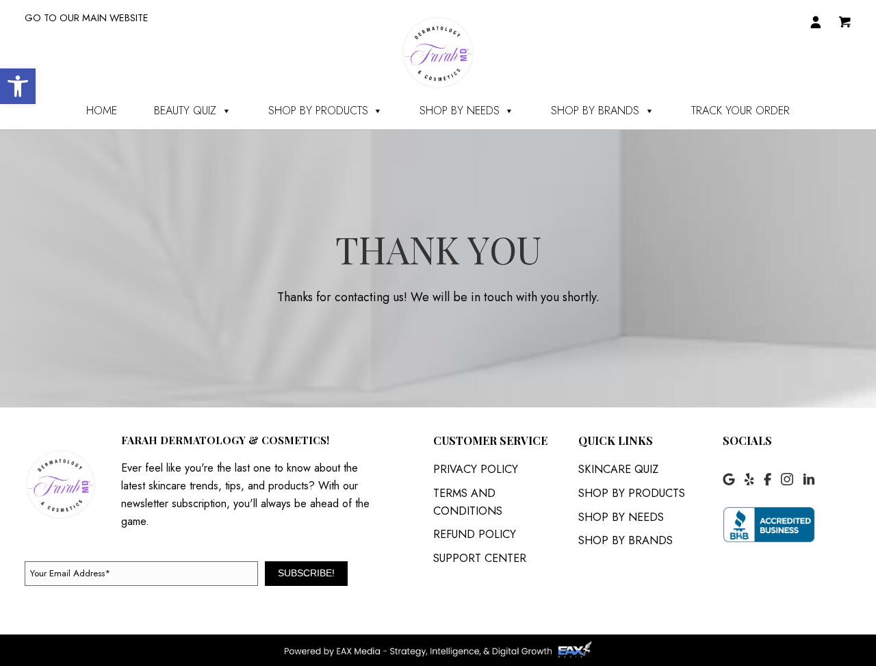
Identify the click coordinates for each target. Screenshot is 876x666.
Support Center (479, 558)
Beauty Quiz (185, 110)
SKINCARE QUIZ (618, 469)
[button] (18, 86)
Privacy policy (475, 469)
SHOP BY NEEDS (460, 110)
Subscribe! (306, 572)
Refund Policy (474, 534)
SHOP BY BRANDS (595, 110)
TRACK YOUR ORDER (740, 110)
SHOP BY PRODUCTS (318, 110)
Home (101, 110)
